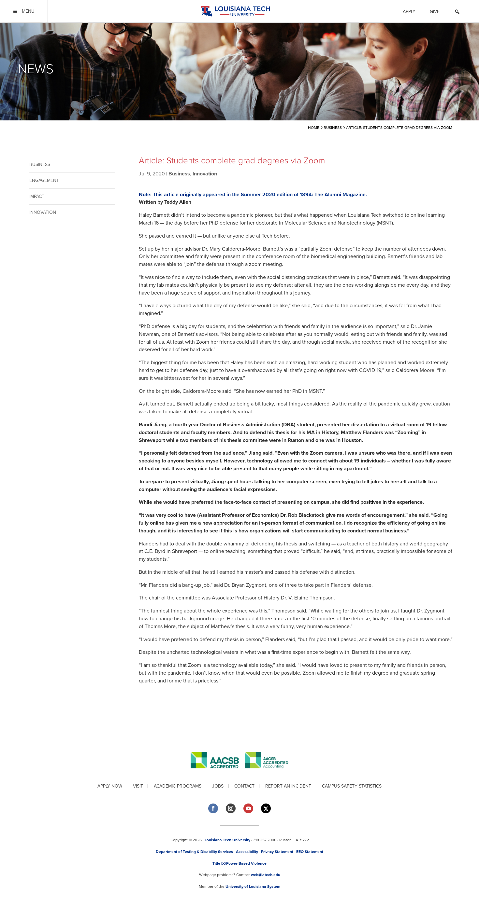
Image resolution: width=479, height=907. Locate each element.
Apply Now (109, 786)
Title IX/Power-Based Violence (239, 863)
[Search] (457, 13)
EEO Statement (309, 851)
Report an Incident (288, 786)
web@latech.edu (265, 875)
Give (435, 11)
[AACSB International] (218, 773)
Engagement (44, 180)
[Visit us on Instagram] (230, 808)
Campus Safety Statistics (352, 786)
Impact (36, 196)
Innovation (42, 212)
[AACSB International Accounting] (266, 773)
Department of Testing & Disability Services (194, 851)
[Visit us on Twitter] (266, 809)
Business (39, 164)
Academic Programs (177, 786)
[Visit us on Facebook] (213, 808)
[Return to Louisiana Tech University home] (235, 11)
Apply (409, 11)
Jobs (218, 786)
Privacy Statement (277, 851)
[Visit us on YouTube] (248, 808)
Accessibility (247, 851)
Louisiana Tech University (227, 840)
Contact (244, 786)
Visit (138, 786)
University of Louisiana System (252, 886)
